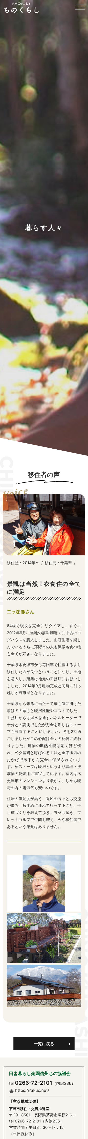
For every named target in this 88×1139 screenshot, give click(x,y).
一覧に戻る (44, 1043)
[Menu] (80, 10)
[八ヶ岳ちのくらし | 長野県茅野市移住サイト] (21, 7)
